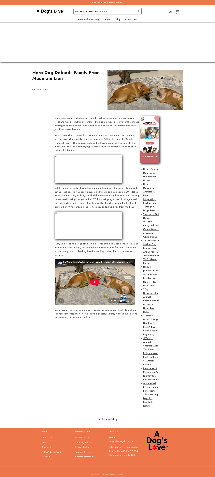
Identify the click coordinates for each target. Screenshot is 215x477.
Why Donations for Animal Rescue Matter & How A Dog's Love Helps (151, 301)
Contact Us (47, 447)
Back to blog (109, 419)
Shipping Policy (83, 442)
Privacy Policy (82, 447)
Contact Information (85, 456)
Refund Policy (82, 437)
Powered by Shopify (116, 474)
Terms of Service (83, 451)
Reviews (46, 456)
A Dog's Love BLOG (51, 451)
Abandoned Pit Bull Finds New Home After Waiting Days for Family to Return (150, 395)
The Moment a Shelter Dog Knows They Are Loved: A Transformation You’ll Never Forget (151, 252)
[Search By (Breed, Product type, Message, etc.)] (138, 11)
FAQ (44, 442)
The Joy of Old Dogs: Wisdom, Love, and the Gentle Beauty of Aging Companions (151, 225)
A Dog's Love (103, 474)
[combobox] (107, 11)
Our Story (47, 437)
